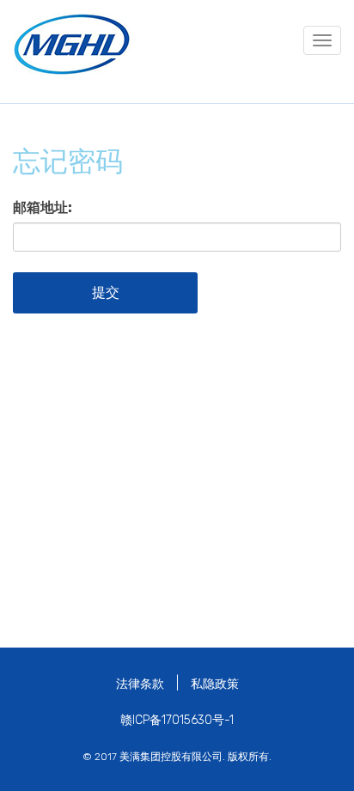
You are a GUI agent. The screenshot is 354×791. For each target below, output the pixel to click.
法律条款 (140, 684)
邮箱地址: (42, 207)
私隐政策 (215, 684)
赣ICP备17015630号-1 (177, 720)
